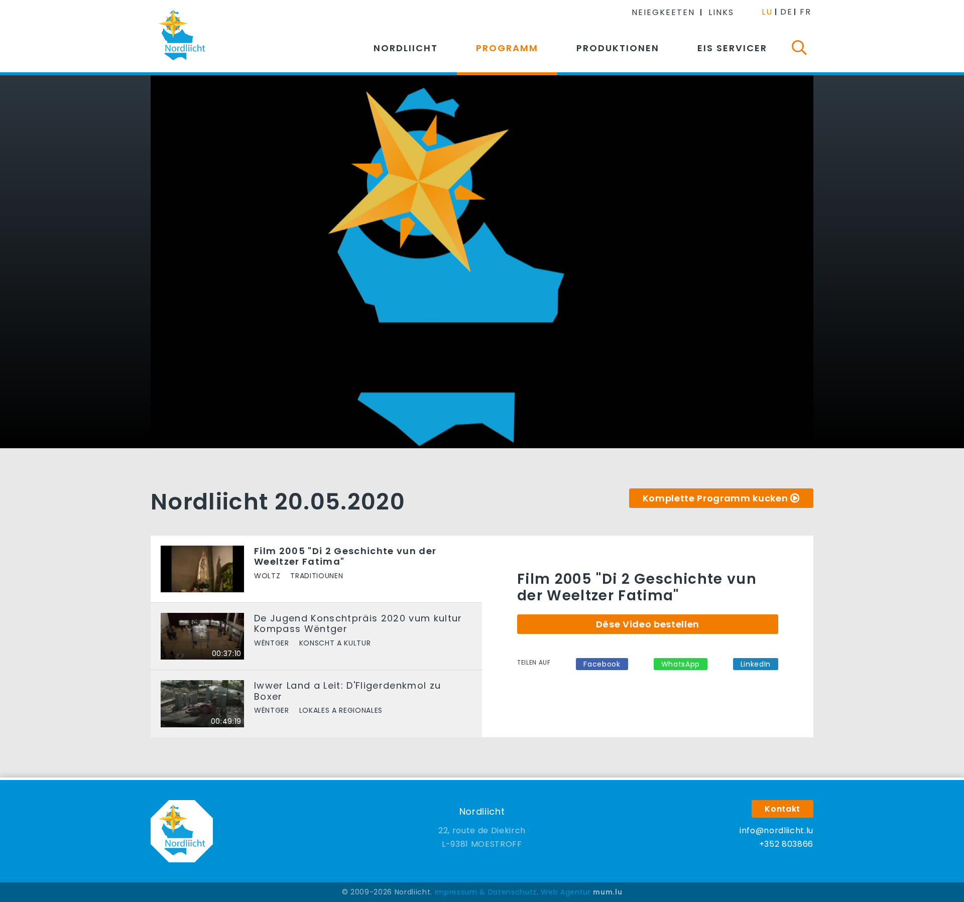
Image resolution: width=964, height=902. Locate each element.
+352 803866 (786, 844)
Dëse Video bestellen (647, 624)
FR (805, 12)
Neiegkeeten (663, 12)
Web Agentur (565, 892)
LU (767, 12)
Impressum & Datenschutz (486, 892)
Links (721, 12)
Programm (507, 48)
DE (786, 12)
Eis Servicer (732, 48)
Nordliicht (406, 48)
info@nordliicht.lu (776, 830)
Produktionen (617, 48)
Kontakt (782, 809)
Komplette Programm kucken (715, 498)
